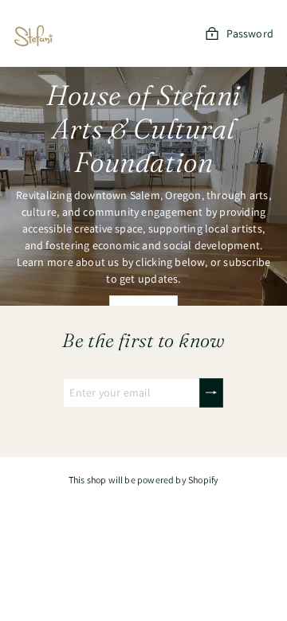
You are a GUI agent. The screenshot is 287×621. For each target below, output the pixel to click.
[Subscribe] (211, 393)
